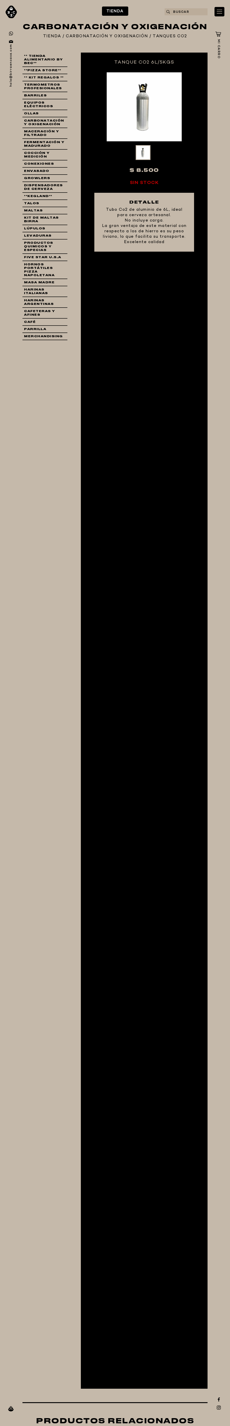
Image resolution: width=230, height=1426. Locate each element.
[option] (144, 106)
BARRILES (35, 95)
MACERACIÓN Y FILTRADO (41, 133)
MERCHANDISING (43, 336)
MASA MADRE (39, 282)
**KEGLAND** (38, 196)
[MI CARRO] (218, 34)
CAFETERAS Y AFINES (39, 313)
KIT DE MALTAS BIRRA (41, 219)
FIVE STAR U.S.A (42, 257)
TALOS (31, 203)
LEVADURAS (38, 235)
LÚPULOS (34, 228)
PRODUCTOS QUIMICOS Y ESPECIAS (38, 246)
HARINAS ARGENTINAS (39, 302)
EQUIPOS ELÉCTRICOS (38, 104)
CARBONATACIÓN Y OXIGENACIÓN (107, 36)
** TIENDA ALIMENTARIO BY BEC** (43, 59)
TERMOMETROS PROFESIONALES (43, 86)
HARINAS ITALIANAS (36, 291)
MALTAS (33, 210)
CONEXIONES (39, 163)
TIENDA (115, 11)
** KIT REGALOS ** (44, 77)
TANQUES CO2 (170, 36)
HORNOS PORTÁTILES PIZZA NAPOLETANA (39, 270)
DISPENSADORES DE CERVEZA (43, 187)
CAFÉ (30, 322)
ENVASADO (36, 171)
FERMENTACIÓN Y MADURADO (44, 144)
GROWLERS (37, 178)
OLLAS (31, 113)
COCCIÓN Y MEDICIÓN (37, 155)
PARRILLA (35, 329)
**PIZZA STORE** (42, 70)
